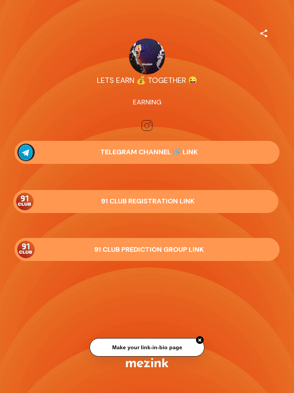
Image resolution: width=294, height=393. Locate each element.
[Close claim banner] (200, 340)
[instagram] (147, 125)
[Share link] (263, 32)
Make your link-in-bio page (147, 348)
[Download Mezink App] (147, 362)
